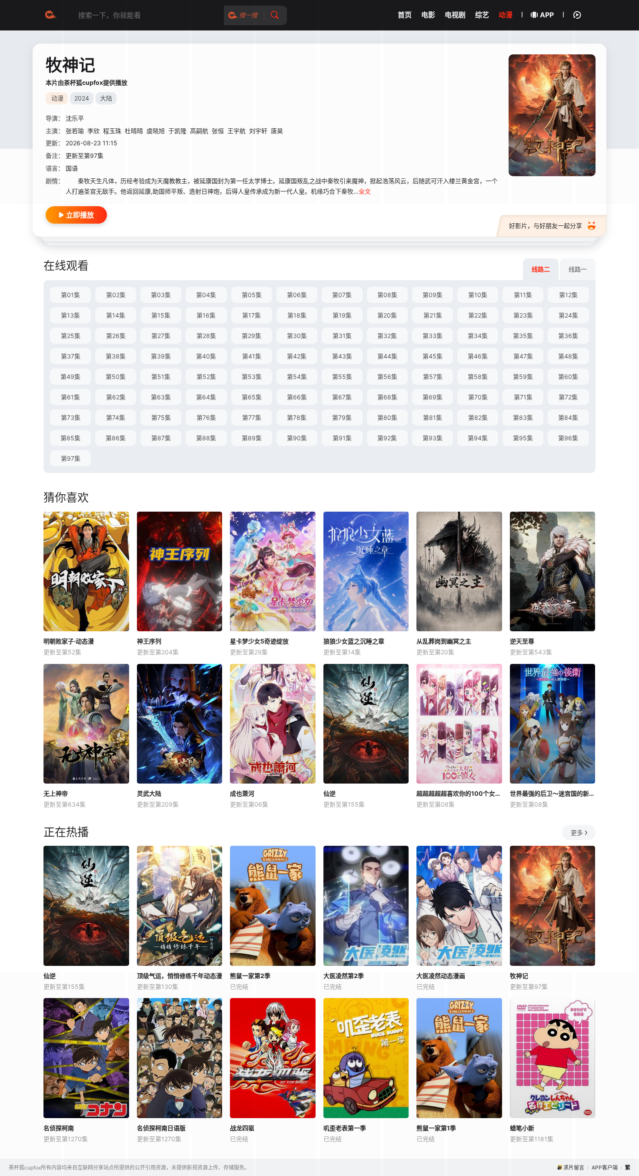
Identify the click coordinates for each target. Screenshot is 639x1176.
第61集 (70, 397)
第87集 (161, 438)
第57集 (433, 376)
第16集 (206, 315)
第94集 (478, 438)
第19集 (342, 315)
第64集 (206, 397)
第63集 (161, 397)
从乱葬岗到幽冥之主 (443, 641)
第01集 (70, 294)
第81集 (432, 417)
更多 (577, 832)
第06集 (297, 294)
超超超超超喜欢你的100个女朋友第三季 (459, 793)
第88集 (206, 438)
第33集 (433, 335)
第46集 (478, 356)
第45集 (433, 356)
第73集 (70, 417)
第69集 (433, 397)
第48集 (568, 356)
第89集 (252, 438)
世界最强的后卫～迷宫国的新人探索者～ (553, 793)
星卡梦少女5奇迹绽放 (259, 641)
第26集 (116, 335)
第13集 (70, 315)
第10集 (477, 294)
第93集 (433, 438)
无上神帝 (55, 793)
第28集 (206, 335)
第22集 (477, 315)
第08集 (387, 294)
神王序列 (149, 641)
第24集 (568, 315)
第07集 (342, 294)
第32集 (387, 335)
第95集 (523, 438)
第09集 (433, 294)
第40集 (206, 356)
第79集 (342, 417)
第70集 (478, 397)
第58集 (478, 376)
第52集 (206, 376)
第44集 (387, 356)
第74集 (115, 417)
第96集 (568, 438)
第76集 (206, 417)
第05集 (252, 294)
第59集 (523, 376)
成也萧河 (242, 793)
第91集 (342, 438)
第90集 (297, 438)
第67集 (342, 397)
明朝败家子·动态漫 (68, 641)
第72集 (568, 397)
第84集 (568, 417)
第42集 (296, 356)
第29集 (251, 335)
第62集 (116, 397)
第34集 (478, 335)
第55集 (342, 376)
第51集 (160, 376)
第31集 (342, 335)
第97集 (70, 458)
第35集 (523, 335)
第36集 (568, 335)
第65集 (252, 397)
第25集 (70, 335)
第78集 (296, 417)
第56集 (387, 376)
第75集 (161, 417)
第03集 (161, 294)
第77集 (251, 417)
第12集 (568, 294)
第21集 (432, 315)
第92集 (387, 438)
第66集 (297, 397)
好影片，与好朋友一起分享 (545, 225)
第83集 (523, 417)
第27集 (160, 335)
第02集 (116, 294)
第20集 (387, 315)
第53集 (252, 376)
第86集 (116, 438)
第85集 (70, 438)
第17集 (251, 315)
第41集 (251, 356)
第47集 (523, 356)
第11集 (523, 294)
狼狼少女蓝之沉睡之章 (353, 641)
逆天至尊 (522, 641)
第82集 (478, 417)
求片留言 (573, 1167)
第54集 (297, 376)
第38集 (116, 356)
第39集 (161, 356)
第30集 (297, 335)
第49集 (70, 376)
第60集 (568, 376)
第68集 (387, 397)
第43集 (342, 356)
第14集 (115, 315)
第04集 (206, 294)
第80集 (387, 417)
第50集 (116, 376)
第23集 (523, 315)
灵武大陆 (149, 793)
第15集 (160, 315)
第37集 (70, 356)
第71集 (523, 397)
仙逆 (329, 793)
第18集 (296, 315)
